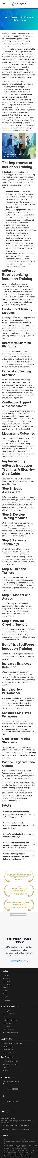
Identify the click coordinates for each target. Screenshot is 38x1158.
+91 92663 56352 (13, 1089)
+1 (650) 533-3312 (13, 1101)
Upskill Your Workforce (9, 1007)
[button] (19, 814)
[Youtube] (3, 1111)
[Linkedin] (7, 1111)
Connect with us (7, 1077)
